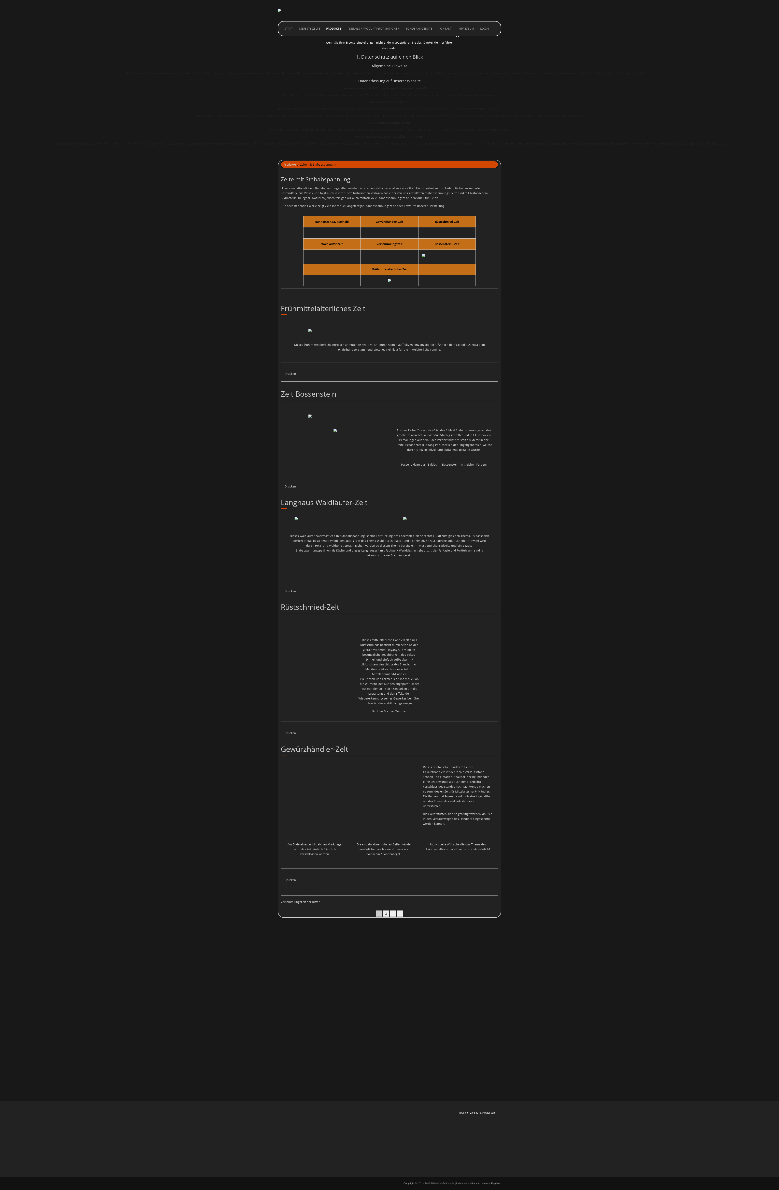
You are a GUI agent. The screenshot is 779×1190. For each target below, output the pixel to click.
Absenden (478, 1084)
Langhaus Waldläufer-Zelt (324, 502)
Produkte (333, 28)
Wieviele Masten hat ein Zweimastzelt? (308, 1059)
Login (484, 28)
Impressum (466, 28)
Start (288, 28)
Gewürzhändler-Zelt (314, 749)
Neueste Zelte (309, 28)
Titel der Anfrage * (294, 986)
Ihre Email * (290, 972)
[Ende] (400, 913)
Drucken (290, 374)
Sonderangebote (419, 28)
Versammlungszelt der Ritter (300, 902)
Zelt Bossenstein (308, 394)
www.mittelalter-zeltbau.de (418, 1147)
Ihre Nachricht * (293, 1014)
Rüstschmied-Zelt (310, 607)
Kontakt (445, 28)
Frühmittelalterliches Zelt (323, 308)
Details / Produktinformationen (374, 28)
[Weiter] (393, 913)
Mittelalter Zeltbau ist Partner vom (477, 1112)
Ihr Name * (289, 958)
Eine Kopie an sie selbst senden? (309, 1075)
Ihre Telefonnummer (296, 1000)
